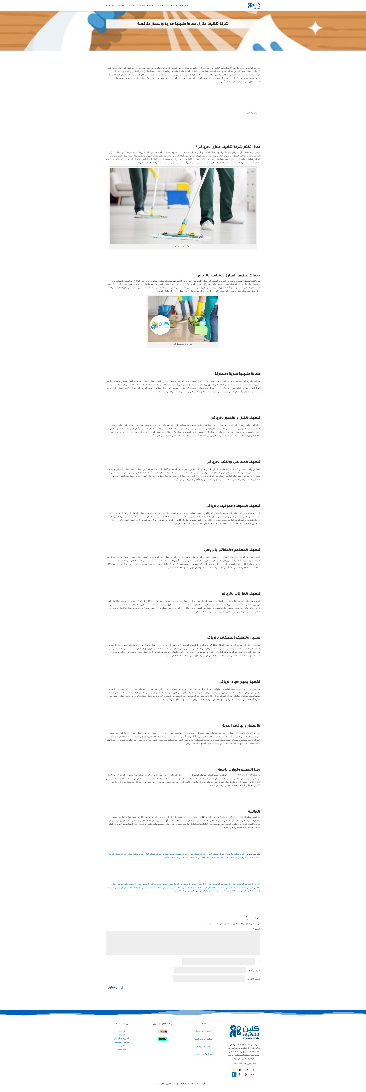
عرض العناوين (251, 113)
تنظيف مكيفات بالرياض (214, 887)
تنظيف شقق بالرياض (158, 884)
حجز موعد (110, 6)
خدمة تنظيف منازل (203, 1031)
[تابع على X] (240, 1070)
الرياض (201, 884)
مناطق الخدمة (148, 6)
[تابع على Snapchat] (233, 1070)
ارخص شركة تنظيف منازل (242, 884)
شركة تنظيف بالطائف (173, 857)
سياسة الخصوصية (122, 1041)
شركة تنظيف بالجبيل (232, 857)
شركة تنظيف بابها (153, 853)
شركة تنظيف (112, 887)
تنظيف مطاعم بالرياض (235, 887)
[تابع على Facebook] (239, 1074)
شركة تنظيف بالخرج (215, 853)
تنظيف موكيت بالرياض (151, 887)
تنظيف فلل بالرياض (126, 884)
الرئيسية (184, 6)
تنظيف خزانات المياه (203, 1038)
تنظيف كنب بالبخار (203, 1046)
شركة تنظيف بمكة (136, 853)
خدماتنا (173, 6)
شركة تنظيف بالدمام (117, 853)
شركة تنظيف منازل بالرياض (208, 890)
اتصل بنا (121, 6)
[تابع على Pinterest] (246, 1074)
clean (257, 884)
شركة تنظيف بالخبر (251, 857)
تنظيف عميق (142, 884)
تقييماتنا (122, 1034)
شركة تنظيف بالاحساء (212, 857)
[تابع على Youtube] (252, 1074)
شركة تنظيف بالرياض (235, 853)
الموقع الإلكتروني (253, 979)
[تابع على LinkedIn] (234, 1074)
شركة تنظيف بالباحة (192, 857)
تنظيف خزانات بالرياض (178, 884)
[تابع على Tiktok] (246, 1070)
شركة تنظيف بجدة (197, 853)
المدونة (132, 6)
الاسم (257, 961)
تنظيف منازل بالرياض (172, 887)
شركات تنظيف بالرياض (130, 887)
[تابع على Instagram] (253, 1070)
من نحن (161, 6)
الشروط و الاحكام (121, 1038)
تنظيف (193, 884)
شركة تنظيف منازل (230, 890)
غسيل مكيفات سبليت (203, 1054)
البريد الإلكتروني (253, 970)
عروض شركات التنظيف (184, 890)
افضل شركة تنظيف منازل (217, 884)
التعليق (256, 928)
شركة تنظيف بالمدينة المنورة (175, 853)
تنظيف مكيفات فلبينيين (192, 887)
